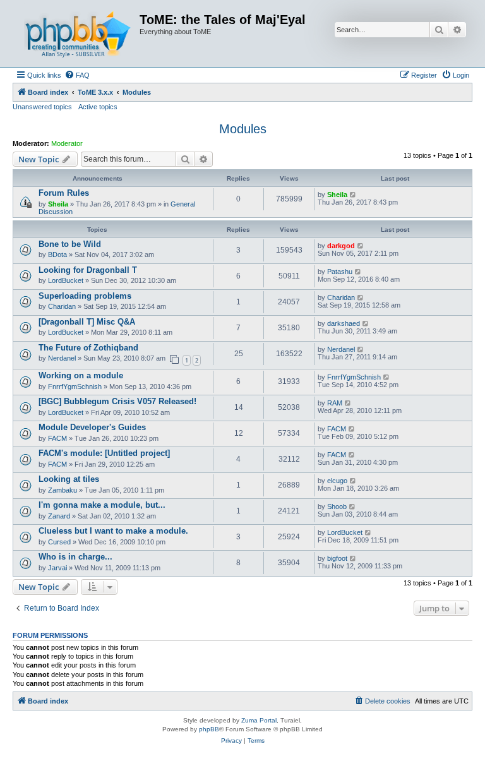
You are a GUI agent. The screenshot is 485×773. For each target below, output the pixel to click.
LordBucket (65, 280)
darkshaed (343, 323)
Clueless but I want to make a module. (113, 531)
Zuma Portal (259, 720)
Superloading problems (85, 296)
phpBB (209, 729)
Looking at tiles (69, 479)
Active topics (97, 107)
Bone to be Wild (70, 244)
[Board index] (78, 33)
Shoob (337, 506)
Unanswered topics (42, 107)
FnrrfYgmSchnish (75, 386)
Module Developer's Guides (92, 427)
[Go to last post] (353, 194)
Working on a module (81, 375)
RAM (334, 403)
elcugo (337, 480)
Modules (242, 129)
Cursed (59, 542)
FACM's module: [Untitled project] (104, 453)
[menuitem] (77, 75)
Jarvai (57, 568)
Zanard (59, 516)
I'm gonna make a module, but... (102, 505)
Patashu (339, 271)
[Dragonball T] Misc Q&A (87, 322)
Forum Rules (64, 193)
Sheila (58, 204)
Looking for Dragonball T (88, 270)
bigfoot (337, 558)
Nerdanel (62, 358)
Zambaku (62, 490)
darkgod (341, 245)
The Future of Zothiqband (88, 347)
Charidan (62, 306)
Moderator (67, 143)
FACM (57, 438)
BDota (57, 254)
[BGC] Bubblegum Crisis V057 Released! (117, 401)
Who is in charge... (75, 556)
